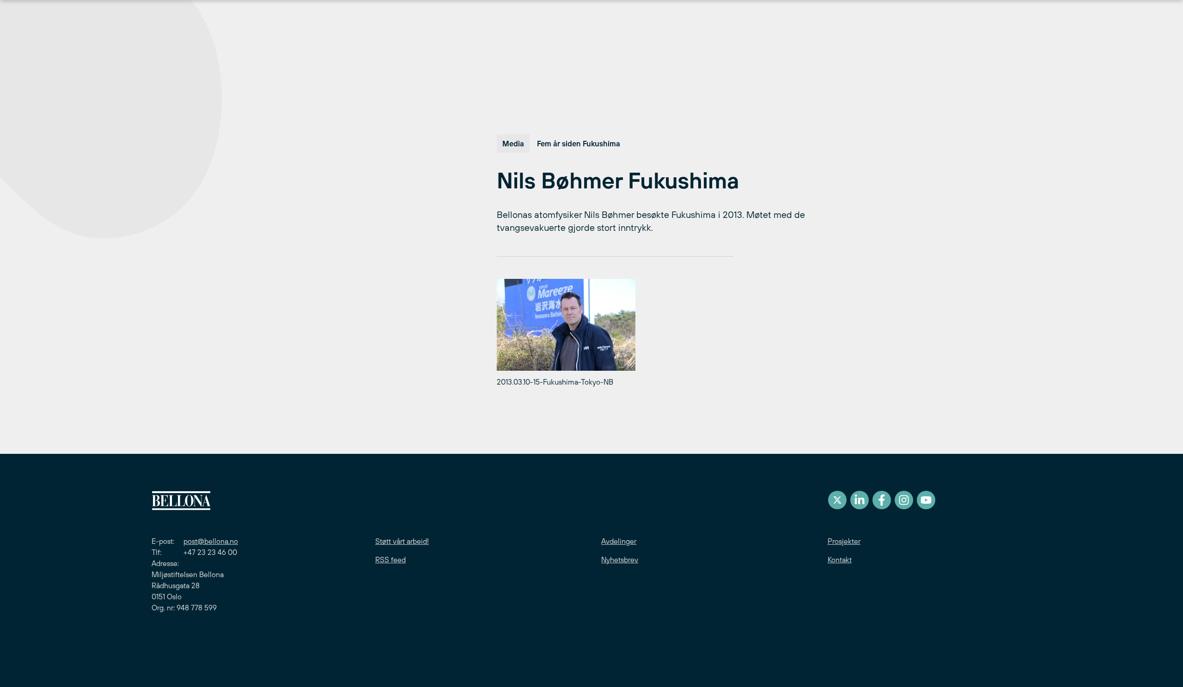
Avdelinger (618, 541)
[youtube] (926, 500)
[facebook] (881, 500)
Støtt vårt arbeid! (402, 541)
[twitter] (837, 500)
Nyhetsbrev (619, 559)
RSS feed (390, 559)
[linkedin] (859, 500)
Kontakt (840, 559)
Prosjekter (844, 541)
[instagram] (904, 500)
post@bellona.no (210, 541)
